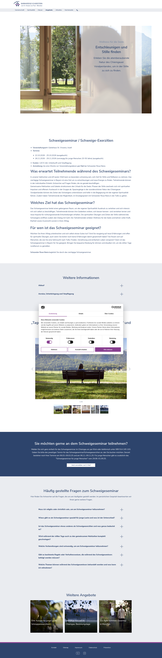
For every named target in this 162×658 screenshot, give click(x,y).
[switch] (70, 342)
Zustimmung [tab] (53, 313)
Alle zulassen (108, 349)
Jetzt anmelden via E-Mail (81, 465)
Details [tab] (81, 313)
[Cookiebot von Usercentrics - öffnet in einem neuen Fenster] (113, 307)
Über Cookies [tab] (109, 313)
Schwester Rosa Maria (96, 166)
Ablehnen (54, 349)
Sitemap (65, 648)
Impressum (78, 648)
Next (129, 369)
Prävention (107, 648)
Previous (32, 369)
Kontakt (53, 648)
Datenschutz (93, 648)
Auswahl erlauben (81, 349)
